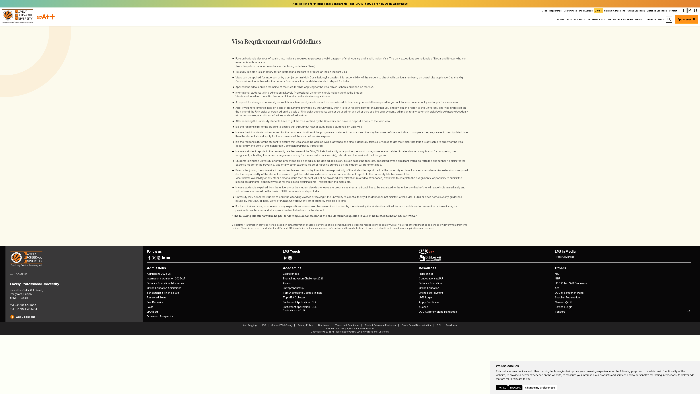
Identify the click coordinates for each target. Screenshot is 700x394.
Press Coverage (565, 256)
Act (557, 287)
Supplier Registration (567, 297)
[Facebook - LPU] (149, 258)
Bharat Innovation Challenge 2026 (303, 278)
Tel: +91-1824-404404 (23, 309)
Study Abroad (586, 10)
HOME (560, 19)
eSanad (423, 306)
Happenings (555, 10)
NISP (558, 273)
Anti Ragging (250, 325)
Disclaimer (324, 325)
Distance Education (657, 10)
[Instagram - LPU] (158, 258)
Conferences (570, 10)
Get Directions (26, 316)
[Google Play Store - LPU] (285, 258)
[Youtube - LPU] (168, 258)
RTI (439, 325)
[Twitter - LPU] (154, 258)
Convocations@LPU (431, 278)
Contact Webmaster (363, 328)
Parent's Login (563, 306)
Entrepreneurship (293, 287)
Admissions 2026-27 (159, 273)
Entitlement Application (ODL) (300, 308)
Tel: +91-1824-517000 (23, 305)
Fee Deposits (155, 302)
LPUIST (598, 10)
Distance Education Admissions (165, 283)
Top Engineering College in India (302, 292)
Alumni (287, 283)
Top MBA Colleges (294, 297)
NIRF (557, 278)
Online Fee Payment (431, 292)
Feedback (451, 325)
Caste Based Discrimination (416, 325)
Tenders (560, 311)
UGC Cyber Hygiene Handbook (438, 311)
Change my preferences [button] (540, 387)
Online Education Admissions (164, 287)
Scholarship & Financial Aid (163, 292)
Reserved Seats (156, 297)
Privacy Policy (305, 325)
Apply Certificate (429, 302)
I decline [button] (515, 387)
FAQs (150, 306)
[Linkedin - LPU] (163, 258)
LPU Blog (152, 311)
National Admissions (614, 10)
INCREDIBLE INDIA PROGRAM (625, 19)
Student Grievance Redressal (380, 325)
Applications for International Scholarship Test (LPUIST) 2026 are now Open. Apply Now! (350, 3)
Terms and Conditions (347, 325)
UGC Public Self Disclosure (571, 283)
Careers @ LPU (564, 302)
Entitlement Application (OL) (299, 302)
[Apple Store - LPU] (290, 258)
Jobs (544, 10)
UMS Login (425, 297)
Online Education (636, 10)
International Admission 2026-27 (166, 278)
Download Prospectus (160, 316)
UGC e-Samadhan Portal (569, 292)
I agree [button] (502, 387)
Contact (673, 10)
